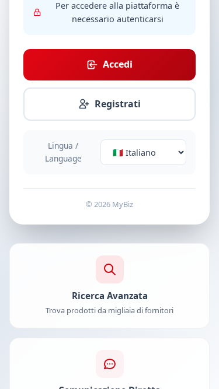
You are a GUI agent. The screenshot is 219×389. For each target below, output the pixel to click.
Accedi (118, 64)
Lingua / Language (63, 152)
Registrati (118, 103)
